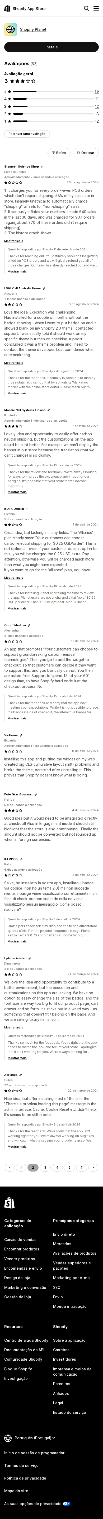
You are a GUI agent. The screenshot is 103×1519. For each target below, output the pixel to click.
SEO (56, 1287)
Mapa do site (16, 1490)
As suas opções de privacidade (33, 1503)
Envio (58, 1297)
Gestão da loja (17, 1297)
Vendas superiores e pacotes (72, 1265)
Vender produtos (19, 1258)
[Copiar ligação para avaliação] (42, 167)
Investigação (16, 1378)
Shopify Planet (33, 29)
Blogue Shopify (18, 1369)
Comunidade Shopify (23, 1359)
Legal (58, 1403)
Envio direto (64, 1234)
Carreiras (61, 1350)
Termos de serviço (21, 1465)
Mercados (62, 1244)
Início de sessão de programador (34, 1453)
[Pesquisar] (86, 8)
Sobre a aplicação (69, 1340)
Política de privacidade (25, 1478)
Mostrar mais (13, 241)
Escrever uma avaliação (27, 134)
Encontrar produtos (21, 1249)
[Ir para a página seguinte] (93, 1168)
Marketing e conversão (25, 1287)
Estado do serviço (69, 1412)
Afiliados (61, 1393)
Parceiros (61, 1383)
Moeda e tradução (70, 1306)
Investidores (64, 1359)
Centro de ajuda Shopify (26, 1340)
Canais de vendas (20, 1239)
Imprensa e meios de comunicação (72, 1371)
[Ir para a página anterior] (10, 1168)
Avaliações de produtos (74, 1253)
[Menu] (96, 8)
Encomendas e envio (23, 1268)
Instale (51, 47)
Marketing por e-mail (72, 1277)
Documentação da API (24, 1350)
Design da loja (17, 1277)
